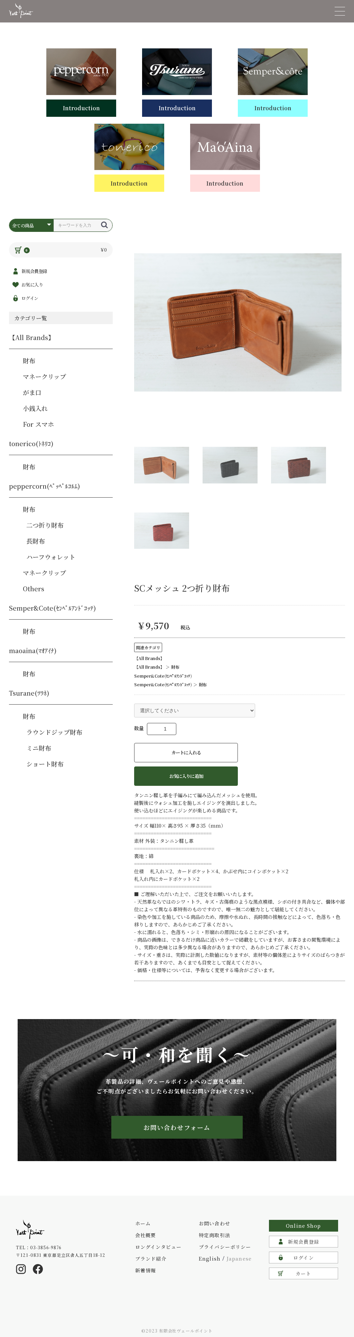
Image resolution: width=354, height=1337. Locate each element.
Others (33, 588)
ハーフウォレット (50, 556)
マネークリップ (44, 376)
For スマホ (38, 424)
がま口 (32, 392)
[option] (238, 322)
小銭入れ (35, 408)
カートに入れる (186, 752)
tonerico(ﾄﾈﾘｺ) (31, 443)
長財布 (35, 540)
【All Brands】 (31, 337)
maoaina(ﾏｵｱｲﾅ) (33, 650)
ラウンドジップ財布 (54, 731)
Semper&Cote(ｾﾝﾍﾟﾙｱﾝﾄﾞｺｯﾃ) (52, 607)
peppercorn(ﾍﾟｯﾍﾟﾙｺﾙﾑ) (44, 485)
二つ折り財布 (45, 524)
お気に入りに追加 (186, 776)
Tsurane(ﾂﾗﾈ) (29, 692)
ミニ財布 (38, 747)
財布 (29, 360)
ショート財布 (45, 763)
